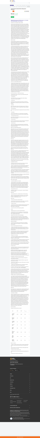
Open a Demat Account (20, 220)
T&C (14, 222)
